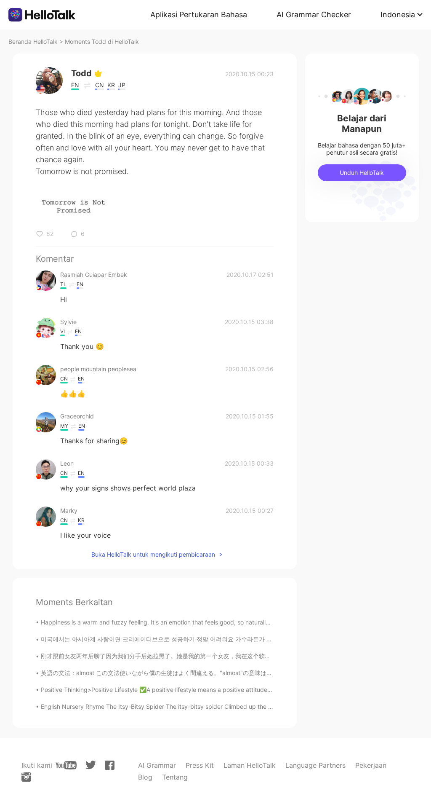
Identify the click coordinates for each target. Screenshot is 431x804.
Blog (145, 777)
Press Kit (200, 765)
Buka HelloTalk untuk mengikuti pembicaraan (153, 554)
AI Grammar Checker (314, 14)
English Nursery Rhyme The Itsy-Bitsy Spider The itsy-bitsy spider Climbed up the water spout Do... (178, 706)
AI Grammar (157, 765)
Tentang (175, 777)
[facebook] (109, 765)
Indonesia (397, 14)
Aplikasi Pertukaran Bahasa (198, 14)
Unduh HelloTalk (362, 172)
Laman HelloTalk (249, 765)
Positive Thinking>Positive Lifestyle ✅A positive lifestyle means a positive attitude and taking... (172, 689)
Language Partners (315, 765)
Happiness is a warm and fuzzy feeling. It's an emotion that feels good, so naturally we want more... (177, 622)
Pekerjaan (370, 765)
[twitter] (90, 765)
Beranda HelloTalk (33, 41)
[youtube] (66, 765)
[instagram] (26, 777)
